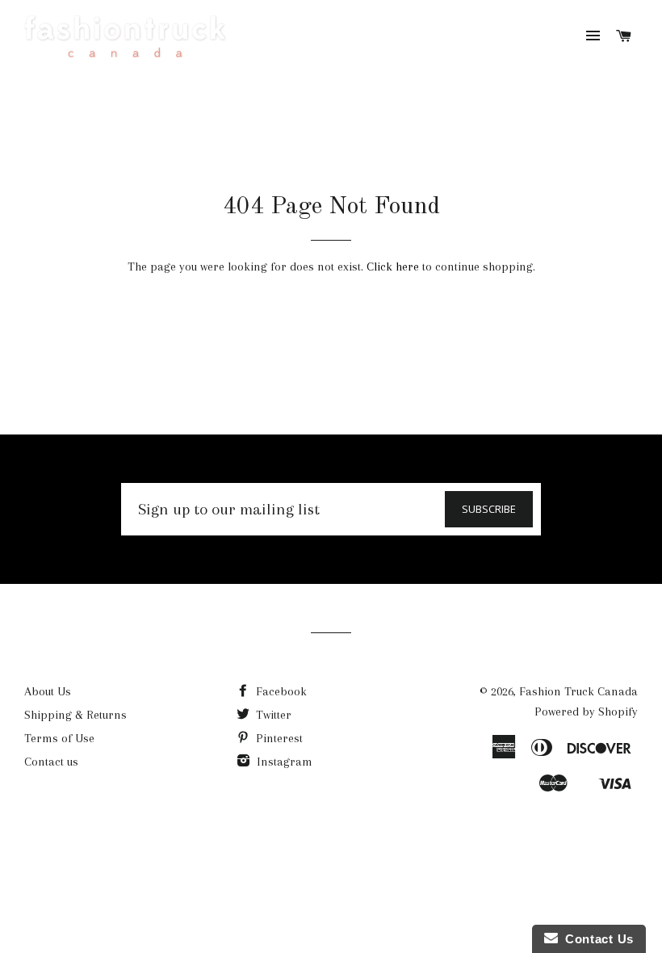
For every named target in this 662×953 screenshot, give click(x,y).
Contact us (51, 761)
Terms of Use (59, 738)
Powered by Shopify (586, 711)
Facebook (280, 691)
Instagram (282, 761)
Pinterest (278, 738)
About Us (47, 691)
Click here (393, 266)
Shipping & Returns (75, 714)
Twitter (272, 714)
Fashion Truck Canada (578, 691)
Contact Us (596, 939)
